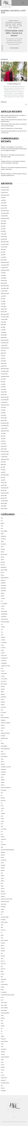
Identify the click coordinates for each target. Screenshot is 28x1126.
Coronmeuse (4, 663)
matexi (2, 862)
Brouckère (3, 590)
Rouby (2, 989)
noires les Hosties (5, 901)
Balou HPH (3, 155)
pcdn (2, 925)
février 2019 (4, 309)
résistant (3, 969)
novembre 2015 (4, 399)
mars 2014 (3, 444)
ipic (1, 803)
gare (2, 751)
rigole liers (3, 979)
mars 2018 (3, 332)
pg (1, 932)
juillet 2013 (3, 464)
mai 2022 (3, 228)
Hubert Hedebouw (14, 20)
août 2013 (3, 462)
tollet (2, 1044)
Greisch (3, 764)
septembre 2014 (5, 431)
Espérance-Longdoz (5, 722)
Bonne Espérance (5, 577)
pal (1, 914)
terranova (16, 27)
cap (2, 601)
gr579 (2, 761)
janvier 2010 (4, 498)
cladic (2, 645)
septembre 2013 (5, 459)
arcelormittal (9, 22)
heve (2, 792)
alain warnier (4, 531)
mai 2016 (3, 384)
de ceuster (3, 681)
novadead (3, 906)
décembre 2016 (5, 368)
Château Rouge (4, 619)
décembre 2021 (5, 241)
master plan (3, 860)
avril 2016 (3, 387)
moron (2, 880)
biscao (2, 572)
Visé (2, 1072)
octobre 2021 (4, 247)
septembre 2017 (5, 348)
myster (2, 888)
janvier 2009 (4, 503)
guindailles (3, 769)
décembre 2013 (5, 451)
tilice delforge (4, 1041)
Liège (2, 823)
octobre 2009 (4, 501)
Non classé (3, 904)
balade (2, 551)
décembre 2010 (5, 493)
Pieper (2, 935)
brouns (2, 593)
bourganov (3, 585)
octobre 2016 (4, 374)
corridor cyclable (5, 665)
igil (1, 795)
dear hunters (4, 684)
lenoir (2, 818)
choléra (3, 627)
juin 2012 (3, 477)
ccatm (2, 608)
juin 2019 (3, 298)
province (3, 950)
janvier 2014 (4, 449)
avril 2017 (3, 358)
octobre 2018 (4, 319)
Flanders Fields (4, 738)
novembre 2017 (5, 342)
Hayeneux (3, 774)
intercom (3, 800)
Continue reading (14, 48)
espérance (3, 720)
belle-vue (3, 564)
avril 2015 (3, 412)
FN (1, 741)
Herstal (2, 785)
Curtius (3, 676)
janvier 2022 (4, 239)
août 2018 (3, 322)
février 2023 (4, 205)
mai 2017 (3, 355)
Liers (2, 826)
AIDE (2, 528)
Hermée (2, 782)
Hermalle (19, 24)
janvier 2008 (4, 508)
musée (2, 886)
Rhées (2, 971)
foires (2, 743)
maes (2, 847)
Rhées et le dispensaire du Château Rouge (11, 128)
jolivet (2, 808)
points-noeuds (4, 940)
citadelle (3, 640)
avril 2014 (3, 441)
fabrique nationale (5, 733)
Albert (2, 533)
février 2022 (4, 236)
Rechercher (4, 102)
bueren (2, 595)
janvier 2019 (4, 311)
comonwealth (4, 658)
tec (2, 1033)
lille (2, 831)
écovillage (3, 707)
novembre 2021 (4, 244)
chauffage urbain (5, 621)
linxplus (2, 836)
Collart (3, 652)
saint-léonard (4, 1007)
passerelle (3, 919)
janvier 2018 (4, 337)
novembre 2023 (5, 190)
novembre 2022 (5, 213)
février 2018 (4, 335)
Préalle (2, 945)
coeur (2, 650)
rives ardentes (4, 984)
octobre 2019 (4, 291)
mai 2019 (3, 301)
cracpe (2, 671)
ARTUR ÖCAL (3, 544)
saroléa (3, 1018)
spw (2, 1028)
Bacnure (3, 549)
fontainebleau (4, 746)
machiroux (3, 844)
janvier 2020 (4, 283)
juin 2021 (3, 252)
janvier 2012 (4, 485)
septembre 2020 (5, 270)
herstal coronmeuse (6, 787)
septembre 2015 (5, 405)
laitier (6, 25)
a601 (2, 518)
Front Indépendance (5, 748)
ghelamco (3, 754)
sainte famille (4, 1010)
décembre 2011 (4, 488)
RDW (2, 966)
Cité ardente (4, 642)
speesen (2, 1026)
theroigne (3, 1039)
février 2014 (4, 446)
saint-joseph (4, 1005)
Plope (2, 937)
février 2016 (4, 392)
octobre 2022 (4, 216)
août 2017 (3, 350)
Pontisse (3, 943)
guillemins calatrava (6, 766)
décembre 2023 (5, 187)
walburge (3, 1080)
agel (2, 526)
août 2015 (3, 407)
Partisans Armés (5, 917)
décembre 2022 (5, 210)
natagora (3, 893)
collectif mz (4, 655)
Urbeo (2, 1059)
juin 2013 (3, 467)
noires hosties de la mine (6, 899)
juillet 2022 (3, 223)
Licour (2, 821)
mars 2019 (3, 306)
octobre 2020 (4, 267)
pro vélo (3, 948)
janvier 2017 (4, 366)
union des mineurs (5, 1057)
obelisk (2, 909)
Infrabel (3, 798)
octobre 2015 (4, 402)
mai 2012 (3, 480)
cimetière (3, 637)
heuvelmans (3, 790)
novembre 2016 (5, 371)
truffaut (3, 1054)
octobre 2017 (4, 345)
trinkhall (3, 1051)
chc (2, 624)
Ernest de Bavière (5, 717)
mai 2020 (3, 273)
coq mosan (3, 660)
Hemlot (14, 24)
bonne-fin (3, 580)
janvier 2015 (4, 420)
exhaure (3, 728)
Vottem (2, 1075)
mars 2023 (3, 203)
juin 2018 (3, 327)
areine (2, 541)
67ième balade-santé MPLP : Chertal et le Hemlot (14, 33)
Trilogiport (3, 1049)
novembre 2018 (5, 317)
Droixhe (2, 704)
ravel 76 (3, 961)
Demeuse (3, 694)
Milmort (3, 868)
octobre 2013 (4, 456)
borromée (3, 583)
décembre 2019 (5, 285)
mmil (2, 873)
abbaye (2, 523)
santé (2, 1015)
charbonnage (4, 614)
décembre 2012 (5, 475)
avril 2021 (3, 254)
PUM (2, 953)
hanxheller (3, 772)
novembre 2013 (4, 454)
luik (2, 842)
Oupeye (14, 25)
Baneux (2, 557)
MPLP (10, 25)
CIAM (2, 634)
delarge (3, 689)
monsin (2, 875)
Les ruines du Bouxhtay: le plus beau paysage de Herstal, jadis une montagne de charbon (14, 148)
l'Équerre (3, 813)
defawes (3, 686)
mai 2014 (3, 438)
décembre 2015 (5, 397)
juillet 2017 (3, 353)
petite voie (3, 930)
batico (2, 559)
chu (2, 632)
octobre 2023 (4, 192)
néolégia (3, 896)
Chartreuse (3, 616)
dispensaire (3, 697)
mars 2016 (3, 389)
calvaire (3, 598)
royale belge (4, 992)
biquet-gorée (4, 570)
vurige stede (4, 1077)
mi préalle (3, 865)
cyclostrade (4, 678)
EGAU (2, 709)
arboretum (3, 536)
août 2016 (3, 379)
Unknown (3, 167)
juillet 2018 (3, 324)
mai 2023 (3, 197)
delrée (2, 691)
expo (2, 730)
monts (2, 878)
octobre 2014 (4, 428)
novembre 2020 (5, 265)
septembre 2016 (5, 376)
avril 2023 (3, 200)
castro (2, 606)
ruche (2, 997)
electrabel (3, 712)
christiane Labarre (5, 161)
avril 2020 (3, 275)
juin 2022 (3, 226)
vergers (3, 1067)
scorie (10, 27)
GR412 (2, 759)
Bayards (3, 562)
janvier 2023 (4, 208)
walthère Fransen (5, 1083)
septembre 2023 (5, 195)
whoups (3, 1088)
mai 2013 (3, 469)
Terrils (2, 1036)
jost (2, 811)
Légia (2, 816)
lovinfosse (3, 839)
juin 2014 (3, 436)
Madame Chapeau (6, 174)
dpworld (3, 702)
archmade (3, 539)
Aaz (2, 520)
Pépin (2, 927)
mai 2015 (3, 410)
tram (2, 1046)
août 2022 (3, 221)
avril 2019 (3, 304)
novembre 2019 (5, 288)
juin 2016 (3, 381)
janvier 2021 (4, 260)
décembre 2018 (5, 314)
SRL (1, 1031)
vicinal (2, 1070)
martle (2, 857)
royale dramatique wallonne (7, 994)
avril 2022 (3, 231)
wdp (2, 1085)
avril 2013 (3, 472)
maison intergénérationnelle (7, 849)
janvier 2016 (4, 394)
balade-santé (18, 22)
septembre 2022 (5, 218)
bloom (2, 575)
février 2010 (4, 495)
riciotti (2, 974)
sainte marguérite (5, 1013)
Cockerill (3, 647)
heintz (2, 777)
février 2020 (4, 280)
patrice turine (4, 922)
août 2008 (3, 506)
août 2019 (3, 296)
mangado (3, 852)
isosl (2, 805)
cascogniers (4, 603)
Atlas (2, 546)
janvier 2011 (3, 490)
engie (2, 715)
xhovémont (3, 1090)
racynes (3, 956)
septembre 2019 (5, 293)
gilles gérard (4, 756)
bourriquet (3, 588)
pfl (17, 25)
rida (2, 976)
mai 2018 (3, 330)
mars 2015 (3, 415)
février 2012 (3, 482)
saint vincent (4, 1002)
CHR (2, 629)
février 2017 (4, 363)
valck (2, 1062)
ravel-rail (3, 963)
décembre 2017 (5, 340)
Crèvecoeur (4, 673)
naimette (3, 891)
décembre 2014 (5, 423)
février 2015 (3, 418)
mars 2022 (3, 234)
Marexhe (3, 855)
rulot (2, 1000)
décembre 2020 (5, 262)
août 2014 (3, 433)
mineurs (3, 870)
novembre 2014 (5, 425)
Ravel (20, 25)
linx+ (2, 834)
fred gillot (8, 24)
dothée (2, 699)
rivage (2, 982)
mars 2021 (3, 257)
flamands (3, 735)
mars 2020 (3, 278)
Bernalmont (3, 567)
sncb (2, 1023)
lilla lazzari (3, 829)
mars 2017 (3, 361)
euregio (2, 725)
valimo (2, 1064)
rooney (2, 987)
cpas (2, 668)
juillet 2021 (3, 249)
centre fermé (4, 611)
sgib (2, 1020)
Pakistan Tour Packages (7, 147)
